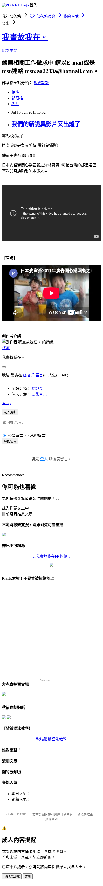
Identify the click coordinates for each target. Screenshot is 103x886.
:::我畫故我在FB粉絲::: (51, 556)
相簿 (15, 92)
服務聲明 (51, 819)
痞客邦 (28, 375)
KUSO (37, 389)
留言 (39, 375)
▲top (6, 403)
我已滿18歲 (12, 876)
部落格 (17, 98)
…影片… (39, 394)
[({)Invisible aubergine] (4, 535)
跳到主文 (9, 51)
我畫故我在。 (25, 37)
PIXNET (22, 814)
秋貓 (6, 348)
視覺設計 (41, 83)
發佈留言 (10, 441)
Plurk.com (45, 680)
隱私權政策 (85, 814)
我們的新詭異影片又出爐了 (45, 124)
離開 (27, 876)
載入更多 (10, 412)
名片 (15, 104)
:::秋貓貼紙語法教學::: (51, 739)
